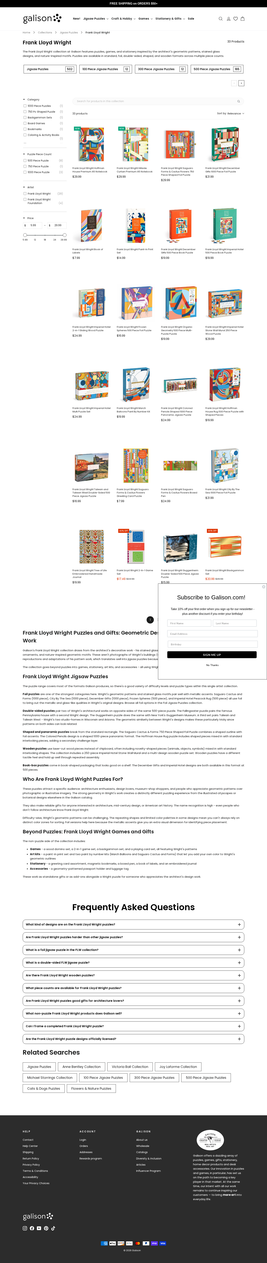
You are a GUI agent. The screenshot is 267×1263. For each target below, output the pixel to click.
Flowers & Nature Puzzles (91, 1088)
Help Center (30, 1146)
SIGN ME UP (212, 654)
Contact (28, 1140)
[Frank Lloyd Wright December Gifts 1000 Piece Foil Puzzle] (224, 144)
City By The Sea (60, 698)
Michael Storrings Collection (49, 1077)
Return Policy (31, 1158)
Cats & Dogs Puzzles (43, 1088)
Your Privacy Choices (36, 1183)
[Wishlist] (235, 19)
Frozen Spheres (139, 698)
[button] (230, 113)
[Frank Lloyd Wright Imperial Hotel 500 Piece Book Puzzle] (224, 225)
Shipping (28, 1152)
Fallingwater (190, 711)
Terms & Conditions (35, 1171)
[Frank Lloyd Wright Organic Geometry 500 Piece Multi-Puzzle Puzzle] (180, 303)
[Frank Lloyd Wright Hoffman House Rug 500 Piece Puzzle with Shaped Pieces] (224, 384)
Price (30, 218)
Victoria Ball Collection (130, 1066)
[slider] (25, 235)
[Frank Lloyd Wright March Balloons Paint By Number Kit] (136, 384)
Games (144, 19)
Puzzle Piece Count (39, 154)
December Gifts (100, 698)
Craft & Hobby (122, 19)
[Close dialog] (264, 587)
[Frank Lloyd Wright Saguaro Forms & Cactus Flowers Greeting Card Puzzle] (136, 465)
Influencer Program (148, 1171)
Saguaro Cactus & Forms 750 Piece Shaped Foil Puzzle (161, 732)
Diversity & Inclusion (148, 1158)
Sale (191, 19)
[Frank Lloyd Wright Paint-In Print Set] (136, 225)
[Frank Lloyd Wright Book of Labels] (91, 225)
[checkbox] (44, 106)
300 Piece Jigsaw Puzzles (154, 1077)
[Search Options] (240, 101)
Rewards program (91, 1158)
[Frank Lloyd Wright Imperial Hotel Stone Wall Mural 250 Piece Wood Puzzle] (224, 303)
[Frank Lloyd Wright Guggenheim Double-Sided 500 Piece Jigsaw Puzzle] (180, 546)
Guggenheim (104, 715)
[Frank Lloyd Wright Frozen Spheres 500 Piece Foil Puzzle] (136, 303)
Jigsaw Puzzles (94, 19)
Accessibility (30, 1177)
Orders (84, 1146)
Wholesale (142, 1146)
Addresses (86, 1152)
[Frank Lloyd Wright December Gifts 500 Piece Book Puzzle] (180, 225)
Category (33, 99)
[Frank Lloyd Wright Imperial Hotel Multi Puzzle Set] (91, 384)
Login (83, 1140)
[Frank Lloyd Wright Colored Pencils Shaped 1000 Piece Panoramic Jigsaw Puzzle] (180, 384)
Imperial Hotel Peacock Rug (192, 698)
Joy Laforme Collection (178, 1066)
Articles (140, 1165)
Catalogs (142, 1152)
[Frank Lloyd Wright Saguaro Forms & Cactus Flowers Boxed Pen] (180, 465)
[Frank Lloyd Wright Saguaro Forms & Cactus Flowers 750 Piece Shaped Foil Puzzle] (180, 144)
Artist (30, 187)
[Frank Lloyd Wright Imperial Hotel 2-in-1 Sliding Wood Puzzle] (91, 303)
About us (141, 1140)
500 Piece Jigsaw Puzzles (206, 1077)
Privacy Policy (31, 1165)
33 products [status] (80, 113)
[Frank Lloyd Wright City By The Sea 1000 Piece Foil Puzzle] (224, 465)
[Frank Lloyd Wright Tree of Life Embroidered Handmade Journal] (91, 546)
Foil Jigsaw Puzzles (175, 703)
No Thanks (212, 665)
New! (76, 19)
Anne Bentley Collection (81, 1066)
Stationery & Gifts (168, 19)
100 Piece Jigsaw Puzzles (103, 1077)
